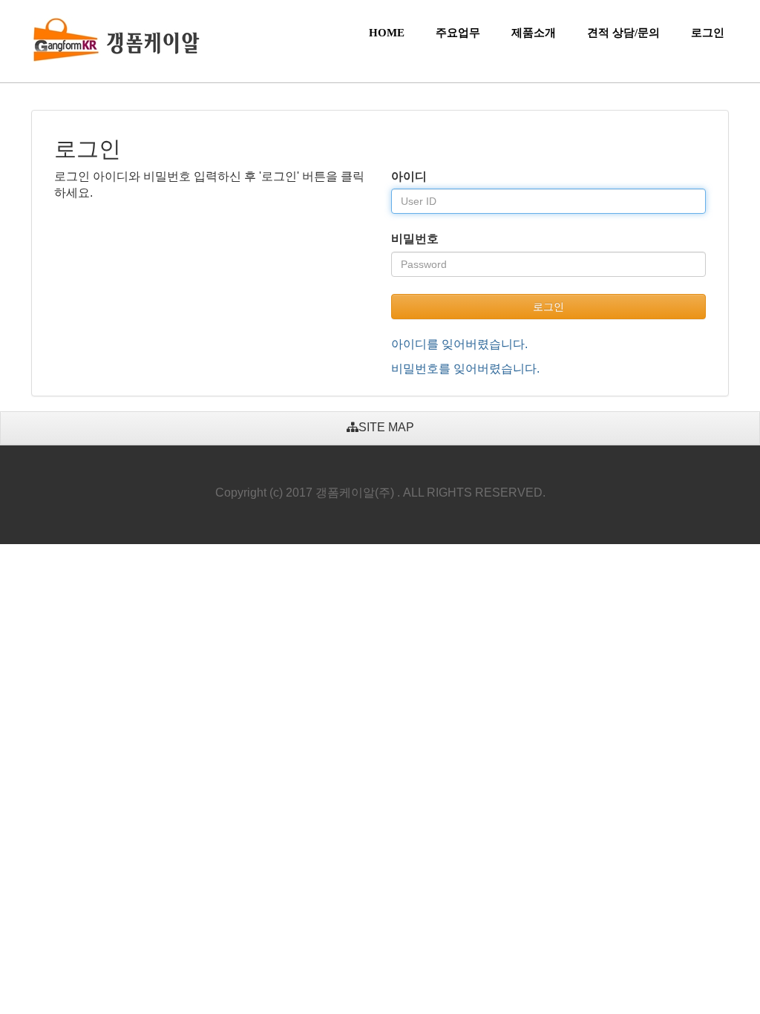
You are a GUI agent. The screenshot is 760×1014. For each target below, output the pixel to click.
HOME (386, 33)
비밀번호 (415, 238)
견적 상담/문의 (623, 33)
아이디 (409, 176)
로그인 (707, 33)
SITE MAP (386, 427)
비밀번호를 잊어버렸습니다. (465, 368)
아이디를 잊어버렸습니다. (459, 344)
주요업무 (458, 33)
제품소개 (533, 33)
